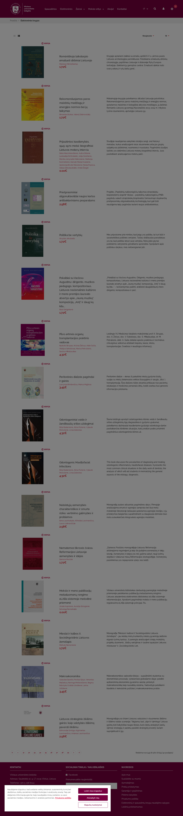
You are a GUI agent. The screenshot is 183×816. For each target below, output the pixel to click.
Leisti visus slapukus (93, 791)
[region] (58, 798)
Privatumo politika (63, 798)
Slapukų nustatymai (93, 805)
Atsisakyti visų (93, 798)
